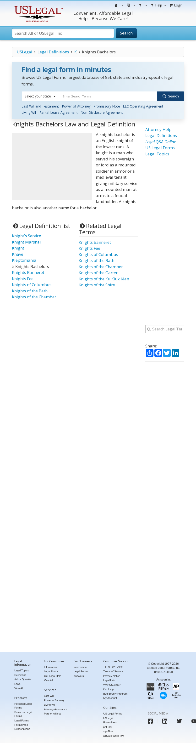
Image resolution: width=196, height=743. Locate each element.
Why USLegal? (111, 684)
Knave (17, 254)
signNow (108, 731)
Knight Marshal (26, 242)
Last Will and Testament (40, 106)
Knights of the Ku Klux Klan (104, 279)
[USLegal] (38, 6)
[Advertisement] (52, 166)
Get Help (108, 689)
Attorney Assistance (55, 709)
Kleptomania (24, 260)
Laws (17, 683)
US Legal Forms (160, 147)
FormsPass (110, 722)
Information (50, 667)
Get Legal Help (52, 676)
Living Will (29, 112)
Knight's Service (26, 235)
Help (158, 5)
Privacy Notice (111, 676)
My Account (110, 698)
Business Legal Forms (23, 714)
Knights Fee (22, 278)
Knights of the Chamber (34, 297)
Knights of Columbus (31, 284)
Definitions (20, 675)
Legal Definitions (53, 52)
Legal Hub (109, 680)
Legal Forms (21, 720)
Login (178, 5)
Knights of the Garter (98, 272)
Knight (18, 248)
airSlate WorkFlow (113, 735)
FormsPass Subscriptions (22, 726)
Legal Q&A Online (160, 141)
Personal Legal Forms (23, 705)
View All (18, 688)
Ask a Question (23, 679)
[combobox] (40, 96)
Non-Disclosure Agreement (102, 112)
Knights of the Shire (97, 285)
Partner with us (52, 713)
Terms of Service (113, 671)
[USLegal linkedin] (164, 721)
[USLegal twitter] (179, 721)
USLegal (24, 52)
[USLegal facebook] (150, 721)
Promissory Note (106, 106)
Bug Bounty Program (115, 693)
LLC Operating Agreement (143, 106)
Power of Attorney (76, 106)
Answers (79, 676)
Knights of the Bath (30, 291)
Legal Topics (157, 154)
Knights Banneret (28, 272)
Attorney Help (158, 129)
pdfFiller (107, 727)
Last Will (49, 695)
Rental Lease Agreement (58, 112)
